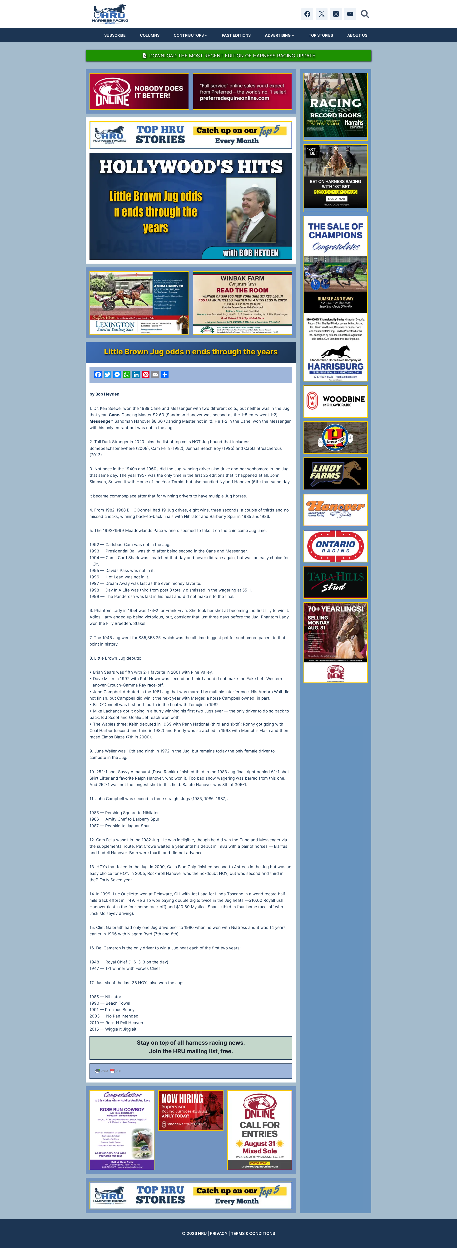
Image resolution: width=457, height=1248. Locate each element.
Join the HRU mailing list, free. (191, 1051)
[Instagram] (336, 14)
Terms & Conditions (253, 1233)
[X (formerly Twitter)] (322, 14)
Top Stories (321, 35)
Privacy (219, 1233)
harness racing (206, 1042)
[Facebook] (307, 14)
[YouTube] (350, 14)
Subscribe (115, 35)
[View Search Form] (364, 14)
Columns (149, 35)
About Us (357, 35)
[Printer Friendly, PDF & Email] (191, 1071)
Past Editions (236, 35)
